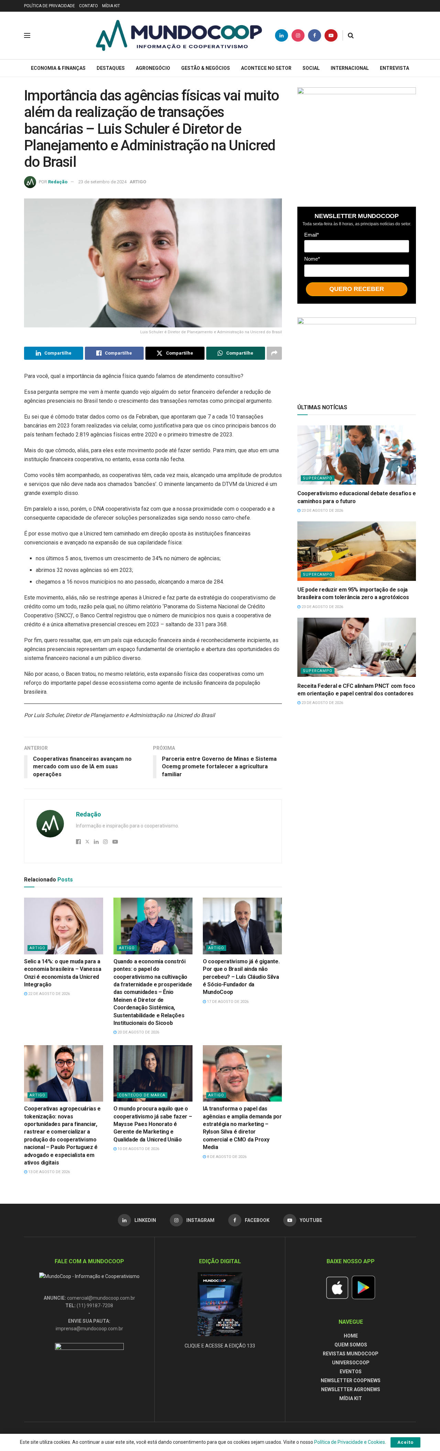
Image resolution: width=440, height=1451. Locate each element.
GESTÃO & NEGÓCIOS (205, 68)
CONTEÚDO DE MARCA (142, 1095)
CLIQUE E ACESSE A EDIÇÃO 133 (220, 1346)
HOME (351, 1336)
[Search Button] (351, 35)
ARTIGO (138, 181)
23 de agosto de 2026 (321, 510)
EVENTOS (351, 1371)
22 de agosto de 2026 (48, 994)
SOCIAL (311, 68)
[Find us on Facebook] (314, 35)
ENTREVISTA (394, 68)
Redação (57, 181)
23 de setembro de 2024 (102, 181)
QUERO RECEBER (356, 288)
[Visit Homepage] (178, 35)
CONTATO (88, 5)
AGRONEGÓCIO (153, 68)
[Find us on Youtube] (331, 35)
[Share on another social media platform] (274, 353)
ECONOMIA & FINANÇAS (58, 68)
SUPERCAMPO (317, 478)
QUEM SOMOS (350, 1344)
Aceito (405, 1442)
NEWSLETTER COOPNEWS (351, 1380)
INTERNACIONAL (350, 68)
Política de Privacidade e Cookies (349, 1442)
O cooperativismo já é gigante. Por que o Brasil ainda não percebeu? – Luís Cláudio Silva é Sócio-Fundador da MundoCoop (241, 977)
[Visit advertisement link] (356, 140)
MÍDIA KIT (111, 5)
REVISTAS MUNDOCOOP (350, 1353)
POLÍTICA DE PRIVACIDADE (49, 5)
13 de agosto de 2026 (48, 1172)
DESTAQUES (111, 68)
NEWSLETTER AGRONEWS (350, 1389)
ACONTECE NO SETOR (266, 68)
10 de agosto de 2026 (138, 1149)
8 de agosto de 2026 (226, 1157)
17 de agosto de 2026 (227, 1001)
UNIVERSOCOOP (351, 1362)
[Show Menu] (27, 35)
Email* (311, 234)
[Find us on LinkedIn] (281, 35)
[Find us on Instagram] (298, 35)
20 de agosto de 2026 (138, 1032)
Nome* (312, 259)
